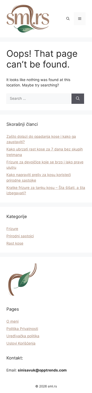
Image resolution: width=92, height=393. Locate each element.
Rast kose (14, 243)
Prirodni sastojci (20, 236)
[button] (68, 18)
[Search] (77, 99)
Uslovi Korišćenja (21, 343)
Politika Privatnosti (22, 329)
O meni (12, 321)
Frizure (12, 229)
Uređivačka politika (22, 336)
